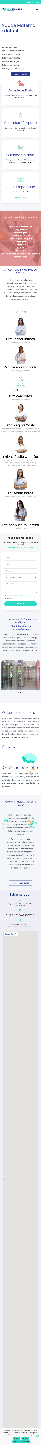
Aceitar (16, 1438)
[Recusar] (37, 1436)
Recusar (25, 1438)
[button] (37, 9)
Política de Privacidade (27, 596)
